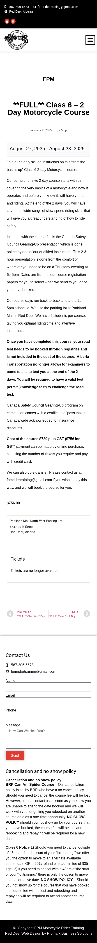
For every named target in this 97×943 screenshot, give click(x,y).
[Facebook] (7, 21)
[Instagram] (13, 21)
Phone (11, 710)
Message (13, 725)
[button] (90, 40)
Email (10, 695)
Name (10, 680)
